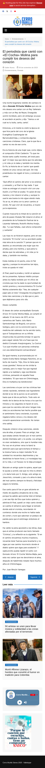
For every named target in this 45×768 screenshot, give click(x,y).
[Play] (19, 702)
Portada (20, 70)
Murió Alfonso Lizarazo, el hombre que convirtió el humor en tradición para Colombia (22, 672)
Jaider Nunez (10, 67)
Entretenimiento (10, 70)
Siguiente (33, 577)
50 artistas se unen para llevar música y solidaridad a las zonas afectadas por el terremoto (21, 629)
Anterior (11, 577)
